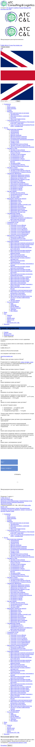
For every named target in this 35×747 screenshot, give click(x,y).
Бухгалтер (13, 117)
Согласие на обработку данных (16, 509)
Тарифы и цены (14, 142)
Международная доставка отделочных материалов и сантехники (21, 292)
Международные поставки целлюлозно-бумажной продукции (21, 274)
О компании (7, 104)
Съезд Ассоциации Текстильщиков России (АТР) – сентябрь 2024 (22, 125)
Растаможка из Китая (16, 188)
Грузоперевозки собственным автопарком (22, 139)
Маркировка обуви (15, 200)
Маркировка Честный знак (17, 212)
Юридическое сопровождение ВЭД (17, 235)
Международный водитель (17, 119)
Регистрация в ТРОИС (16, 181)
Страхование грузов (12, 222)
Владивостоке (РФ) (6, 9)
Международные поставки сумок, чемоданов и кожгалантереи (19, 282)
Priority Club (4, 506)
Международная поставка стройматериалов (17, 261)
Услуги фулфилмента (13, 302)
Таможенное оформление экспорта (20, 176)
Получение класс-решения (17, 182)
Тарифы (9, 503)
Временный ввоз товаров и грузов (20, 179)
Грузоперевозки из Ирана (17, 158)
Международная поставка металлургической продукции (18, 255)
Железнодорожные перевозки (18, 136)
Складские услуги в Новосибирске (20, 232)
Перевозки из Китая (6, 501)
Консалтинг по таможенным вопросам (21, 185)
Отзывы (9, 110)
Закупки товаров (12, 191)
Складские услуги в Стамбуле (18, 228)
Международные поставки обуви (19, 278)
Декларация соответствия (17, 220)
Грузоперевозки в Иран (16, 169)
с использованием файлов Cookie (17, 742)
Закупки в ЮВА (14, 197)
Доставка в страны (12, 167)
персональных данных (23, 483)
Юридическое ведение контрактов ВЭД (21, 240)
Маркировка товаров (17, 501)
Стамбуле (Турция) (18, 7)
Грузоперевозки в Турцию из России (20, 172)
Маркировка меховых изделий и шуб (20, 204)
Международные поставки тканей (19, 246)
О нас (8, 105)
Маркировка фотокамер (17, 206)
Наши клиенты (11, 107)
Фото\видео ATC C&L (13, 322)
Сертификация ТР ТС (16, 215)
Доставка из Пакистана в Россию (19, 166)
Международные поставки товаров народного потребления (20, 267)
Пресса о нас (10, 319)
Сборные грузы (14, 133)
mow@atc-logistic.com (16, 45)
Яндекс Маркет (14, 306)
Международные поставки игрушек (20, 269)
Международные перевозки (15, 129)
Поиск (18, 101)
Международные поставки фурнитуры (21, 296)
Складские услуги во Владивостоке (20, 231)
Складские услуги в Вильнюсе (19, 229)
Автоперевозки (14, 132)
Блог (5, 313)
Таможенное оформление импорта (20, 175)
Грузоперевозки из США (17, 155)
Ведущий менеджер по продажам (19, 113)
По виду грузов (14, 141)
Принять (10, 745)
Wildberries (13, 305)
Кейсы (9, 321)
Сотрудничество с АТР (13, 120)
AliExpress (13, 309)
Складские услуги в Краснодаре (19, 234)
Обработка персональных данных (10, 508)
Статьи (9, 316)
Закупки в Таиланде (16, 195)
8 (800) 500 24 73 (5, 45)
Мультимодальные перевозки (18, 138)
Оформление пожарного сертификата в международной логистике (21, 218)
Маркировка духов (15, 203)
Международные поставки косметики (20, 250)
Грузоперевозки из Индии (17, 164)
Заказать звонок (5, 47)
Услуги (6, 127)
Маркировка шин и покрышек (18, 210)
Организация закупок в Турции (19, 194)
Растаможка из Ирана (16, 189)
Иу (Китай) (10, 7)
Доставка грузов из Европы (18, 154)
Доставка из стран (12, 148)
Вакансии (10, 111)
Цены (5, 312)
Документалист (14, 114)
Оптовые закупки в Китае (17, 192)
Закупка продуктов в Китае (18, 294)
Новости (9, 315)
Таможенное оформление (14, 173)
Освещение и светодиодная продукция (21, 290)
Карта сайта (27, 505)
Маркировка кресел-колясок (18, 207)
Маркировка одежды (16, 201)
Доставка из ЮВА (15, 163)
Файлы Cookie (10, 511)
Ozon (11, 303)
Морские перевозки (15, 135)
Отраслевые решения (13, 241)
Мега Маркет (14, 311)
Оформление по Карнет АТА (18, 178)
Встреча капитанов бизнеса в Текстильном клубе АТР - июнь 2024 (22, 122)
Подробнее (4, 745)
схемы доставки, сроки (27, 362)
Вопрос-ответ (11, 318)
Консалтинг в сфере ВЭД (17, 237)
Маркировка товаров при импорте (16, 198)
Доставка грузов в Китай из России (20, 170)
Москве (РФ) (27, 7)
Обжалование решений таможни (19, 184)
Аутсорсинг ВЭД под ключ (17, 238)
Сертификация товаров (13, 213)
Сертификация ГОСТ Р (16, 216)
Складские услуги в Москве (18, 225)
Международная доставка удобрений (20, 277)
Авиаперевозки (14, 130)
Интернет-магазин (15, 308)
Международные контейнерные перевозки (22, 147)
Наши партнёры (11, 108)
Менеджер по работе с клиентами (19, 116)
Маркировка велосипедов (17, 209)
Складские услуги (12, 223)
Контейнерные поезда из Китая (19, 144)
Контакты (6, 324)
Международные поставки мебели (20, 280)
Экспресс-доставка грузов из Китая (20, 145)
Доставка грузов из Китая (17, 150)
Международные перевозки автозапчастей (22, 243)
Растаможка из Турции (16, 186)
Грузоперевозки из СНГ (17, 157)
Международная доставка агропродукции (22, 244)
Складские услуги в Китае (17, 226)
